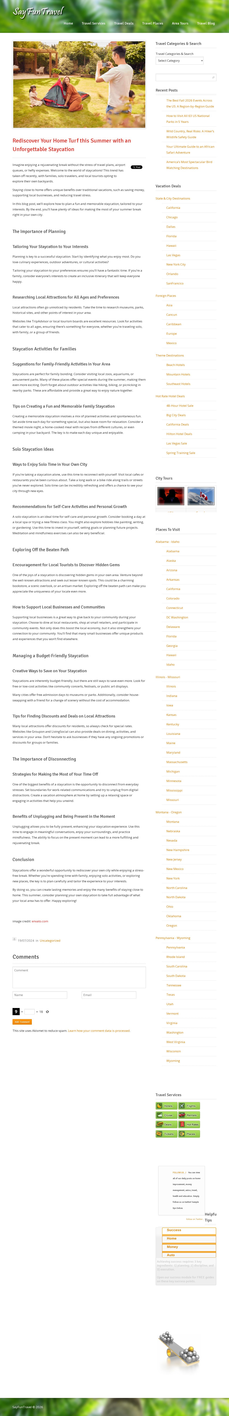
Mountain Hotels (178, 374)
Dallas (170, 227)
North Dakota (176, 897)
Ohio (169, 906)
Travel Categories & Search (174, 54)
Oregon (171, 925)
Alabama (172, 551)
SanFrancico (175, 283)
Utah (169, 1004)
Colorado (172, 598)
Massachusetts (176, 762)
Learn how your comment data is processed (99, 1031)
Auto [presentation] (171, 1255)
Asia (169, 305)
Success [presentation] (174, 1230)
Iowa (169, 705)
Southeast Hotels (178, 384)
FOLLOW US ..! (179, 1172)
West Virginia (175, 1042)
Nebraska (173, 831)
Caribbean (173, 324)
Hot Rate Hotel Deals (170, 396)
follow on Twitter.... (195, 1219)
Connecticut (174, 608)
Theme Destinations (170, 355)
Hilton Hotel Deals (179, 434)
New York (173, 878)
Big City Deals (176, 415)
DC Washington (177, 617)
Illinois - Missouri (168, 677)
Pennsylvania (175, 947)
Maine (170, 743)
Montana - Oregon (169, 812)
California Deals (177, 424)
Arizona (171, 570)
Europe (171, 333)
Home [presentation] (172, 1238)
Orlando (172, 274)
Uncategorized (50, 940)
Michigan (173, 771)
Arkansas (172, 579)
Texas (170, 994)
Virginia (171, 1023)
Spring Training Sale (180, 453)
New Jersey (174, 859)
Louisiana (173, 734)
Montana (172, 822)
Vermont (172, 1013)
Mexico (171, 343)
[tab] (189, 1231)
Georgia (172, 646)
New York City (176, 264)
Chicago (172, 217)
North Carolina (176, 888)
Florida (171, 236)
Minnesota (173, 781)
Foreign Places (166, 296)
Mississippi (174, 790)
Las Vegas (173, 255)
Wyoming (173, 1061)
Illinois (171, 686)
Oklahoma (173, 916)
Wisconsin (173, 1051)
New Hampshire (177, 850)
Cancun (171, 315)
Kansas (171, 715)
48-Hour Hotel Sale (179, 406)
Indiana (171, 696)
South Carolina (176, 966)
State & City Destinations (173, 198)
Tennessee (173, 985)
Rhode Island (175, 957)
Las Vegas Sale (176, 443)
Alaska (171, 561)
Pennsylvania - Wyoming (173, 938)
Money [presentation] (172, 1247)
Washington (174, 1032)
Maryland (173, 752)
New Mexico (175, 869)
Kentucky (172, 724)
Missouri (172, 800)
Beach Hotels (175, 365)
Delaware (173, 627)
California (173, 208)
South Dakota (176, 976)
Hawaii (171, 246)
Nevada (171, 840)
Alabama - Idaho (167, 542)
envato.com (40, 921)
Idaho (170, 664)
